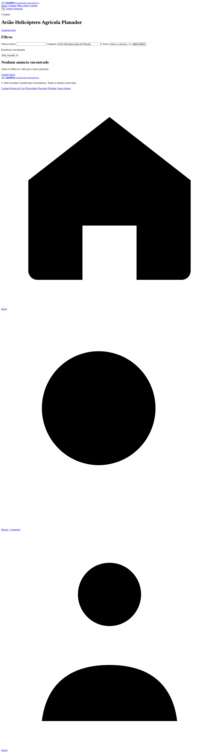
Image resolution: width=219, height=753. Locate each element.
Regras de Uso (17, 88)
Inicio (4, 5)
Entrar (9, 8)
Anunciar (18, 8)
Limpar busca (8, 74)
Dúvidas (52, 88)
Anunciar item (8, 30)
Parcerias (42, 88)
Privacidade (31, 88)
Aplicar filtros (139, 44)
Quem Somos (64, 88)
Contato (33, 5)
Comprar (12, 5)
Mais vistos (23, 5)
